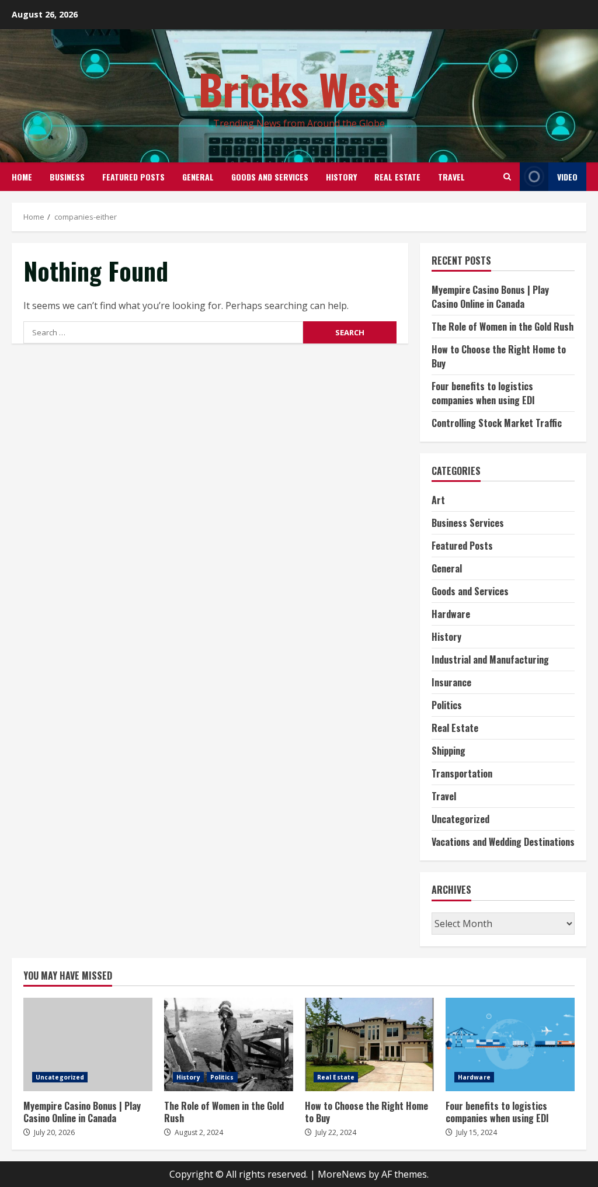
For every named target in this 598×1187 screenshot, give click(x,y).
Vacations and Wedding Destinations (503, 842)
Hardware (451, 614)
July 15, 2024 (476, 1132)
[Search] (507, 176)
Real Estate (397, 177)
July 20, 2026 (54, 1132)
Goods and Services (269, 177)
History (341, 177)
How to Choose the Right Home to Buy (369, 1044)
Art (438, 500)
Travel (451, 177)
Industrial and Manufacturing (490, 659)
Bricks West (299, 88)
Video (567, 177)
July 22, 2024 (335, 1132)
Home (22, 177)
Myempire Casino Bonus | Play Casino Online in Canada (490, 297)
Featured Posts (133, 177)
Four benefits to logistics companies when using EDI (483, 393)
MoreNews (342, 1174)
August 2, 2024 (199, 1132)
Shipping (448, 751)
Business (67, 177)
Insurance (451, 682)
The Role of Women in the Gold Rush (502, 327)
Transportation (462, 773)
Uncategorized (460, 819)
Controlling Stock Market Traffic (497, 423)
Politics (447, 705)
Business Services (468, 523)
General (198, 177)
